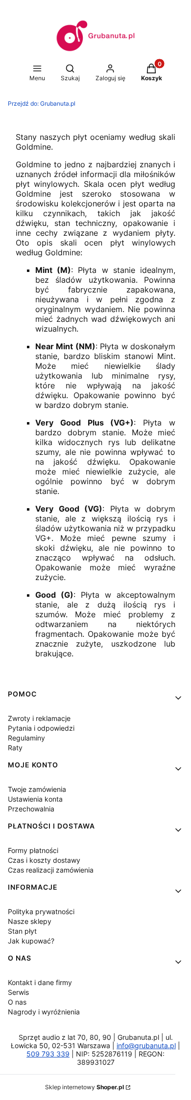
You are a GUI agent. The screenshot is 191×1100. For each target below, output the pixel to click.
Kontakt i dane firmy (40, 982)
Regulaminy (26, 738)
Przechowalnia (31, 809)
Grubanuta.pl (41, 103)
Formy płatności (33, 850)
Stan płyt (22, 931)
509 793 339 (48, 1054)
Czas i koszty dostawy (44, 860)
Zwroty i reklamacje (39, 718)
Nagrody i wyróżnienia (44, 1012)
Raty (15, 747)
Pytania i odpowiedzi (41, 728)
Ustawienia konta (35, 799)
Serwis (18, 992)
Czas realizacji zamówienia (51, 870)
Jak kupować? (31, 941)
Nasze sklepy (29, 921)
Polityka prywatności (41, 911)
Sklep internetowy (84, 1087)
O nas (17, 1002)
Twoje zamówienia (37, 789)
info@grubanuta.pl (146, 1045)
